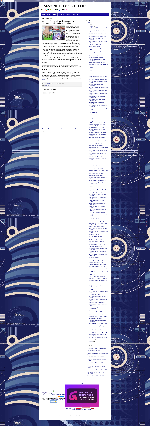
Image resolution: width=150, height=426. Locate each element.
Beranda (63, 128)
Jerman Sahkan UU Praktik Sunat (96, 238)
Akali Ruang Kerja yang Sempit (95, 318)
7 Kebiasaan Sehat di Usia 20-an (96, 262)
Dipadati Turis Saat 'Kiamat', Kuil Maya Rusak (98, 62)
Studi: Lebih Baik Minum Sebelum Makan (97, 264)
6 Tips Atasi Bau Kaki (93, 55)
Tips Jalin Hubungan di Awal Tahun (96, 127)
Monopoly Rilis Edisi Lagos (94, 234)
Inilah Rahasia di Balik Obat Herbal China (97, 74)
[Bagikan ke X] (60, 83)
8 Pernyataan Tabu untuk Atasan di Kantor (97, 316)
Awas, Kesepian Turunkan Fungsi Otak (97, 221)
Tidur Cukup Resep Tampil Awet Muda (97, 266)
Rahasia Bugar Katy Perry (94, 46)
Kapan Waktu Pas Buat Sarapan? (96, 145)
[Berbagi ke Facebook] (61, 83)
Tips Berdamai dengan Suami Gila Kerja (97, 244)
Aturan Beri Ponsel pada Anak (95, 44)
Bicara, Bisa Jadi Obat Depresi (95, 143)
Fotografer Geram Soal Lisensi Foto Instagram (98, 192)
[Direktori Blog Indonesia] (79, 408)
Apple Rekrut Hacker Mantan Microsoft (97, 274)
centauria (77, 415)
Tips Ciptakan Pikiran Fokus (95, 310)
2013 (89, 22)
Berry (75, 408)
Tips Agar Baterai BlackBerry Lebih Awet (97, 285)
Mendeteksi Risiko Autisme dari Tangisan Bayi (98, 332)
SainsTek (47, 85)
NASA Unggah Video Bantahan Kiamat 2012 (98, 64)
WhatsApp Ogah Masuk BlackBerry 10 (97, 187)
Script (48, 14)
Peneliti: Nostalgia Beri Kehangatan (96, 289)
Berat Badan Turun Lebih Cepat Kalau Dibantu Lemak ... (97, 97)
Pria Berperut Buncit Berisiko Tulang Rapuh (98, 337)
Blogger (89, 415)
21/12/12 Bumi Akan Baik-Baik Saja (96, 217)
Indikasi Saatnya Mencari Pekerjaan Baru (97, 269)
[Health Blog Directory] (61, 397)
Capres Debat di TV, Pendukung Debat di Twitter (98, 369)
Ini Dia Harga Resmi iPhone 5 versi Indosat (98, 278)
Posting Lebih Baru (46, 128)
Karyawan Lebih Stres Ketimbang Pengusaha (98, 323)
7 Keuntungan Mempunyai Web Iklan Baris (97, 348)
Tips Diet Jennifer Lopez (94, 257)
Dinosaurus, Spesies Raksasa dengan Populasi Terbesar (97, 163)
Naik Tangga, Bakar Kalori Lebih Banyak (97, 132)
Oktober (90, 341)
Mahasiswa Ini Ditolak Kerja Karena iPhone (98, 280)
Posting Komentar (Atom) (52, 131)
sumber (43, 79)
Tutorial (68, 14)
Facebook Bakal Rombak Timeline (96, 175)
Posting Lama (78, 128)
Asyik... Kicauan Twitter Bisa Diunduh (96, 173)
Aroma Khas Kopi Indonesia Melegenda (96, 356)
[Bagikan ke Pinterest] (63, 83)
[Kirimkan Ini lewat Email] (57, 83)
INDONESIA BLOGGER (87, 409)
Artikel (54, 14)
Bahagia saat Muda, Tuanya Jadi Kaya (97, 302)
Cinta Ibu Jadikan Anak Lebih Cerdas (96, 239)
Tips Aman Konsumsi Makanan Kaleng (97, 260)
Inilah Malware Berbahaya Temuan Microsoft (98, 161)
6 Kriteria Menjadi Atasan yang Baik (96, 54)
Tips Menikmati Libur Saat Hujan (95, 236)
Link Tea (82, 383)
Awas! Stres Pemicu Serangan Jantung (97, 137)
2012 (89, 24)
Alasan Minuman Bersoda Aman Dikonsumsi (98, 139)
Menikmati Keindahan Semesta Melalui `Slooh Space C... (97, 31)
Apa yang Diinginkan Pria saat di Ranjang (97, 36)
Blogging (61, 14)
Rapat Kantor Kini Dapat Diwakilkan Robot (98, 79)
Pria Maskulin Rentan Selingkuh (95, 294)
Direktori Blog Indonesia (77, 409)
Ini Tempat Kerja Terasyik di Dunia (96, 314)
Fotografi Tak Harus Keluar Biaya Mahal (97, 180)
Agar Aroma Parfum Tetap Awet (95, 246)
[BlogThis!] (58, 83)
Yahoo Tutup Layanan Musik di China (97, 168)
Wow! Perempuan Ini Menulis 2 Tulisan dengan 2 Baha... (97, 112)
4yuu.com (68, 408)
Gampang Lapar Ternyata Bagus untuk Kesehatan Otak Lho (97, 125)
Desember (91, 26)
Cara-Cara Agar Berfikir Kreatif (94, 350)
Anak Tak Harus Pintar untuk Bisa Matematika (98, 122)
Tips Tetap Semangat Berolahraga (96, 57)
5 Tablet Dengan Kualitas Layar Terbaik (97, 276)
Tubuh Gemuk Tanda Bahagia (95, 325)
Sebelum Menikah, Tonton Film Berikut (97, 226)
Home (43, 14)
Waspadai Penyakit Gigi (94, 259)
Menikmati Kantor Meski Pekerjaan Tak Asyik (98, 268)
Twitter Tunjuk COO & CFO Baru (95, 156)
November (91, 339)
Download (75, 14)
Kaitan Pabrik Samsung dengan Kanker (97, 212)
